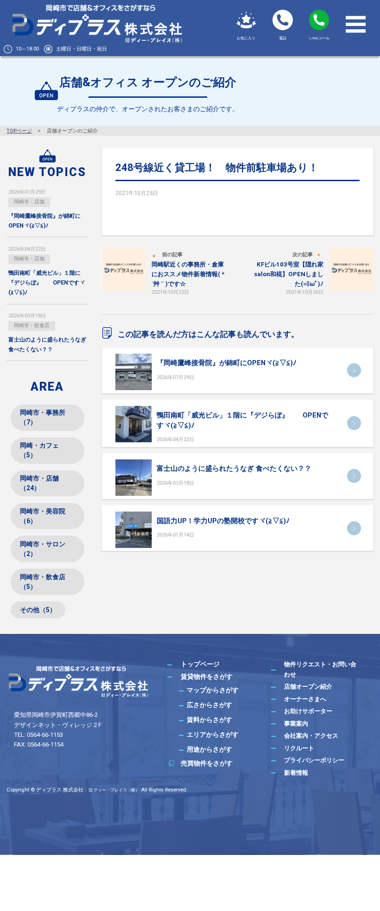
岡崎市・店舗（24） (39, 483)
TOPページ (19, 131)
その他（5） (38, 610)
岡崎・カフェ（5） (39, 450)
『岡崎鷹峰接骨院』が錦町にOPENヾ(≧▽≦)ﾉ (227, 363)
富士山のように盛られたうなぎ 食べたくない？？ (234, 468)
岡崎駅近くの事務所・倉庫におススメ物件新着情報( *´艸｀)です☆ (188, 274)
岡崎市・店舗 (29, 202)
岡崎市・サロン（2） (42, 548)
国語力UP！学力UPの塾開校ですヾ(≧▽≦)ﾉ (223, 521)
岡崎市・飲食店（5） (42, 581)
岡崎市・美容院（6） (42, 516)
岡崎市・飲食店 (32, 326)
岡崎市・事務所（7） (42, 417)
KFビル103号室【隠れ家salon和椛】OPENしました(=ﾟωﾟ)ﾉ (288, 274)
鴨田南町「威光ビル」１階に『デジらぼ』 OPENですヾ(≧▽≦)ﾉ (46, 283)
